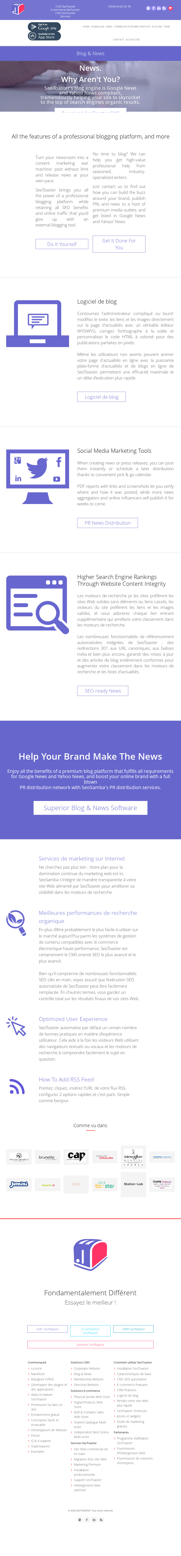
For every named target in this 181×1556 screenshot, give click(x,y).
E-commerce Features (132, 1385)
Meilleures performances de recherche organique (88, 917)
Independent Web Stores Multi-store (91, 1434)
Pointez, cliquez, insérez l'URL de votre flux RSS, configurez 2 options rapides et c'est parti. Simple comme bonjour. (84, 1094)
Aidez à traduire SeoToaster (42, 1396)
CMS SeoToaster (65, 6)
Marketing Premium (87, 1464)
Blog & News (83, 1374)
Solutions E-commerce (85, 1391)
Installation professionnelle (84, 1472)
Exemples (38, 1451)
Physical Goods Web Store (92, 1397)
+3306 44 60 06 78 (119, 6)
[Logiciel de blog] (37, 323)
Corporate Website (87, 1368)
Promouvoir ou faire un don (46, 1407)
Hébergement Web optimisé (87, 1487)
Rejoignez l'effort (42, 1379)
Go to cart (170, 8)
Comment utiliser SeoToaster (133, 1362)
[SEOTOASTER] (90, 1255)
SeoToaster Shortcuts (132, 1411)
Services (65, 16)
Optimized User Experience (73, 1019)
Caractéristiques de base (134, 1374)
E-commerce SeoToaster (65, 9)
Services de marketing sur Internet (82, 858)
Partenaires (121, 1432)
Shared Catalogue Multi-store (90, 1424)
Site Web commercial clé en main (91, 1451)
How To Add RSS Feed (66, 1079)
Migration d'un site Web (90, 1459)
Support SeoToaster (88, 1480)
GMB (148, 8)
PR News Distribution (108, 522)
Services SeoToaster (90, 1345)
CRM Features (126, 1390)
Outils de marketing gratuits (130, 1424)
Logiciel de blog (102, 396)
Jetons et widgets (129, 1416)
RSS (164, 8)
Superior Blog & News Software (90, 807)
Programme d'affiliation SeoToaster (133, 1440)
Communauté (37, 1362)
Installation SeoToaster (133, 1368)
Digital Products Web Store (88, 1404)
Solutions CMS (80, 1362)
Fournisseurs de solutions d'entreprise (135, 1460)
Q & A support (41, 1441)
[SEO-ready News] (37, 604)
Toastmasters (40, 1446)
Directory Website (86, 1385)
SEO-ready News (103, 690)
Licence (36, 1368)
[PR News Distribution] (37, 477)
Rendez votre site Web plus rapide (132, 1403)
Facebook (153, 8)
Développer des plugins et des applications (49, 1387)
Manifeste (38, 1374)
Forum (35, 1435)
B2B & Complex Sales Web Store (89, 1414)
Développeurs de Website (49, 1430)
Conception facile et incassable (45, 1422)
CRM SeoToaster (65, 13)
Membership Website (89, 1379)
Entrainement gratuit (45, 1414)
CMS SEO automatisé (132, 1379)
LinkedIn (158, 8)
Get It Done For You (119, 244)
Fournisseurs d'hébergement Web (131, 1450)
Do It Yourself (62, 244)
